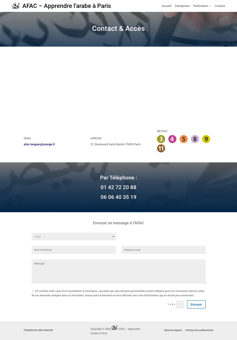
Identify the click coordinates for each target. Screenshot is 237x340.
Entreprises (182, 6)
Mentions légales (173, 330)
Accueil (167, 6)
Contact (220, 6)
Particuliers (200, 6)
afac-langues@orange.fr (39, 144)
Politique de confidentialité (199, 330)
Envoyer (196, 304)
